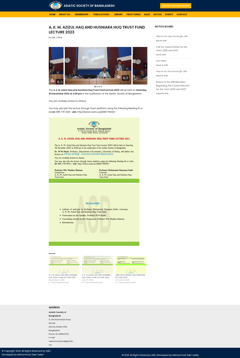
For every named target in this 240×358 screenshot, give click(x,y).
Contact (181, 14)
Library (118, 14)
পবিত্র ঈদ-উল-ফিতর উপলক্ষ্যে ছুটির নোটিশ (171, 60)
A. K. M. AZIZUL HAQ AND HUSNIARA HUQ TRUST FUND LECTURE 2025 (63, 276)
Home (52, 14)
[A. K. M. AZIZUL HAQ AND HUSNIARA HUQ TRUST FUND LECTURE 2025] (64, 265)
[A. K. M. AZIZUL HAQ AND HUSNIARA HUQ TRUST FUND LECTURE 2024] (97, 265)
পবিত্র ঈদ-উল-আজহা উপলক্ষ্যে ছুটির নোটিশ (172, 89)
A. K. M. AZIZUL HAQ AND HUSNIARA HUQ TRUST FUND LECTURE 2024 (96, 276)
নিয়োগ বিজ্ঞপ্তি (161, 50)
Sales (147, 14)
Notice (158, 14)
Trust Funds (133, 14)
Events (169, 14)
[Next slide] (145, 66)
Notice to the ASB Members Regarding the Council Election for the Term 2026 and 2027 (172, 75)
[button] (71, 14)
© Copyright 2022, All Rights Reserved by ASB (26, 350)
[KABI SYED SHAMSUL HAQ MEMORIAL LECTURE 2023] (131, 265)
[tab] (95, 86)
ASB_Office (57, 37)
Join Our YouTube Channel (175, 5)
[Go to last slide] (51, 66)
